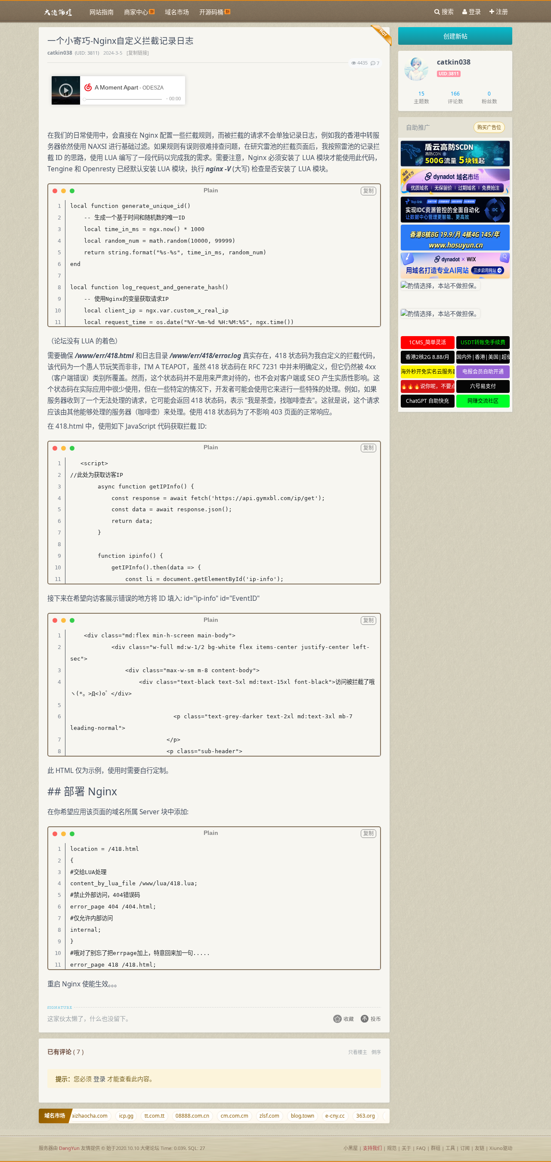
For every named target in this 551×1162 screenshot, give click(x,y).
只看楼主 (357, 1052)
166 (455, 93)
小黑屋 (351, 1148)
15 (421, 93)
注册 (501, 11)
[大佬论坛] (58, 11)
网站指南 (102, 12)
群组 (435, 1148)
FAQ (421, 1148)
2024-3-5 (113, 52)
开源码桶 (211, 12)
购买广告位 (489, 127)
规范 (391, 1148)
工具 (450, 1148)
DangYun (69, 1148)
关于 (406, 1148)
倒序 (376, 1052)
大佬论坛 (149, 1148)
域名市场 (177, 12)
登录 (474, 11)
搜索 (447, 11)
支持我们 (372, 1148)
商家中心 (136, 12)
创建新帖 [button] (455, 36)
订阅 (465, 1148)
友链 (479, 1148)
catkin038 (60, 52)
